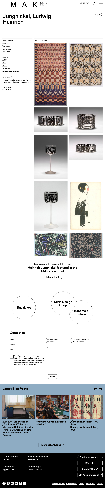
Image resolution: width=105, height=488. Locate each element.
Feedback (51, 342)
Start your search (89, 457)
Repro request (53, 339)
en (84, 3)
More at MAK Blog (51, 444)
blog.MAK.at (89, 469)
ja (88, 3)
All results (51, 277)
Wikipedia (6, 69)
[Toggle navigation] (101, 4)
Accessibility (90, 484)
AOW (4, 60)
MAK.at (89, 463)
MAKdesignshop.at (89, 474)
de (80, 3)
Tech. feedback (78, 342)
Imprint (81, 484)
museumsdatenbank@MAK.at (38, 458)
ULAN (4, 66)
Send (52, 376)
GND (4, 63)
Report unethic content (81, 339)
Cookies (100, 484)
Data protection (71, 484)
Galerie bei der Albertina (10, 71)
